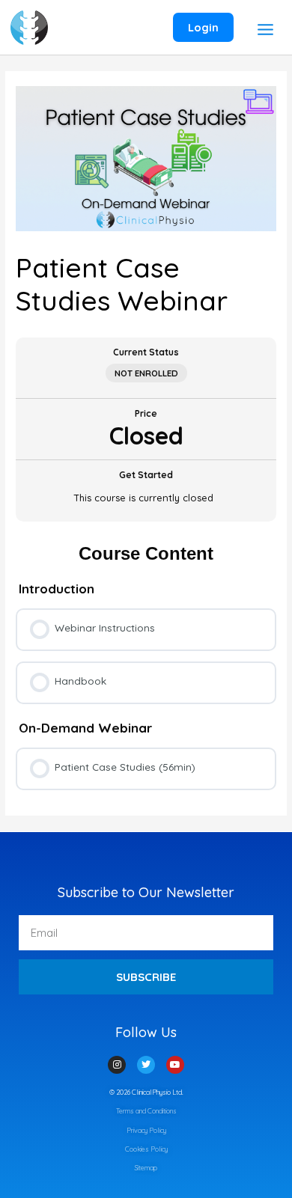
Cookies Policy (146, 1149)
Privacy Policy (146, 1130)
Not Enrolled (146, 373)
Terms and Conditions (146, 1111)
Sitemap (146, 1168)
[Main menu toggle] (265, 29)
